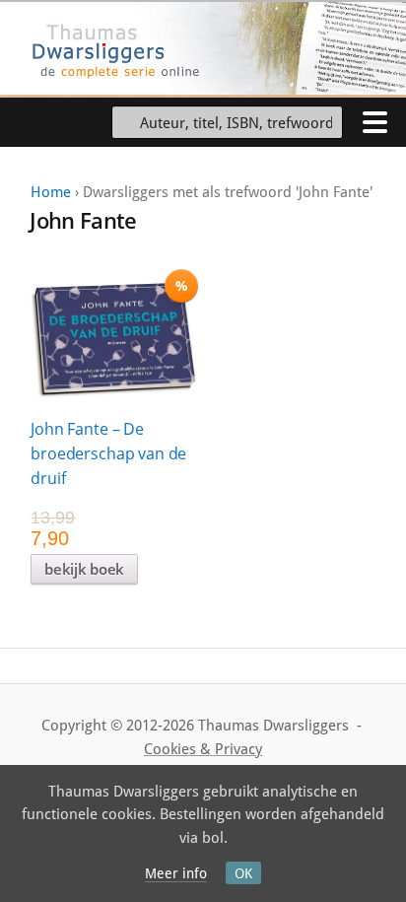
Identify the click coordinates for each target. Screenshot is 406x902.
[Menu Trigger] (374, 121)
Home (51, 192)
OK (243, 873)
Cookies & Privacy (203, 749)
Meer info (176, 873)
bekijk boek (84, 569)
